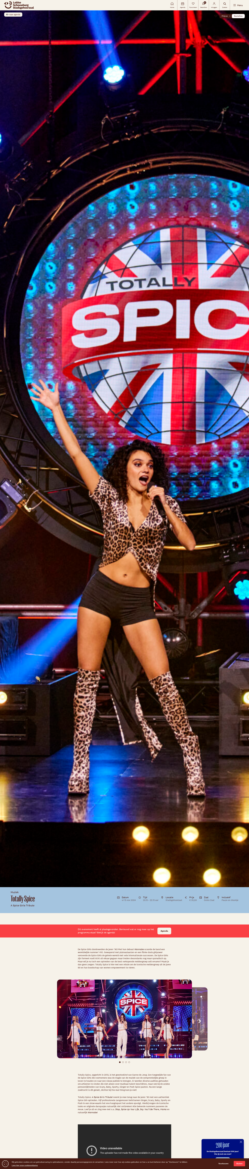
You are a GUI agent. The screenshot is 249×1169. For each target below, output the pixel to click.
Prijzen (225, 16)
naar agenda (14, 14)
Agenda (164, 931)
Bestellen (238, 16)
